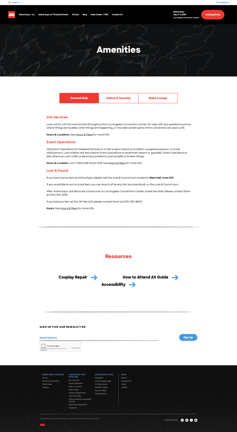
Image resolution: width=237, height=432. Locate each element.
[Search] (9, 2)
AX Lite (75, 14)
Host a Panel (74, 390)
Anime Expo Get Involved (77, 376)
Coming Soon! (212, 14)
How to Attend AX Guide (146, 277)
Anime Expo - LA (26, 14)
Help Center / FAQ (99, 14)
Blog (85, 14)
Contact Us (117, 14)
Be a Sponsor (74, 380)
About (44, 378)
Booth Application (76, 383)
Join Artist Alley (75, 396)
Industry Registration (77, 393)
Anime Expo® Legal (103, 381)
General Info (126, 381)
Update (124, 387)
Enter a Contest (75, 386)
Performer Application (78, 405)
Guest (123, 384)
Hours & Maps (84, 134)
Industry (45, 387)
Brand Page (47, 384)
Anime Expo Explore (53, 375)
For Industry (222, 2)
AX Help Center (101, 384)
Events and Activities (50, 381)
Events (124, 378)
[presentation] (60, 346)
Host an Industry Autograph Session (80, 400)
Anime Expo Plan (104, 375)
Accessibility (113, 284)
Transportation (101, 394)
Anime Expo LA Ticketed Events (53, 14)
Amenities (99, 378)
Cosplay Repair (73, 277)
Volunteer (73, 408)
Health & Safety (101, 387)
